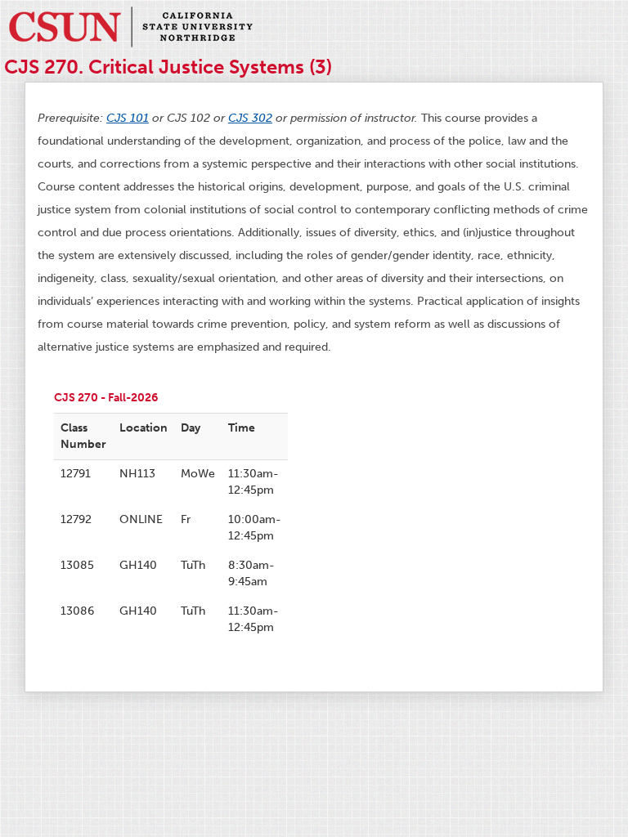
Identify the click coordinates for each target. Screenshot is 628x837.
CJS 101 (127, 118)
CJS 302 (250, 118)
